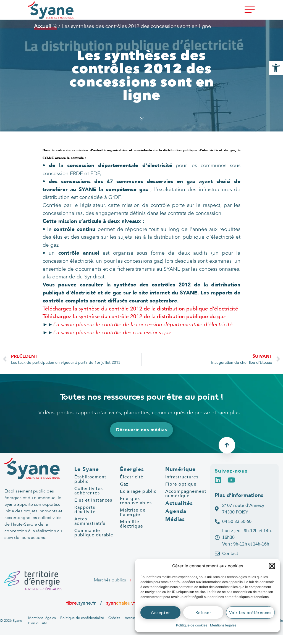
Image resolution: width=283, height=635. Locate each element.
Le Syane (86, 469)
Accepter (160, 612)
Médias (175, 519)
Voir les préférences (250, 612)
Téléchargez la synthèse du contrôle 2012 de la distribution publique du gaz (134, 316)
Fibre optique (180, 484)
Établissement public (90, 479)
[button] (272, 566)
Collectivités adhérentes (88, 490)
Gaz (124, 484)
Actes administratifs (89, 521)
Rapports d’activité (85, 509)
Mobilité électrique (131, 524)
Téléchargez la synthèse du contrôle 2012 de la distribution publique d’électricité (140, 308)
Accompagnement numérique (185, 493)
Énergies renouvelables (136, 500)
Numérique (180, 469)
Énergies (132, 469)
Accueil (43, 26)
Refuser (203, 612)
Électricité (131, 477)
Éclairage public (138, 491)
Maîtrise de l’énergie (133, 512)
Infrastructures (181, 477)
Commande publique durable (93, 532)
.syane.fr (81, 603)
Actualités (179, 503)
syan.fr (121, 603)
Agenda (175, 511)
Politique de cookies (191, 625)
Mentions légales (223, 625)
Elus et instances (93, 500)
